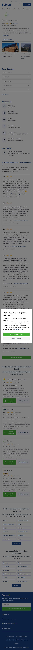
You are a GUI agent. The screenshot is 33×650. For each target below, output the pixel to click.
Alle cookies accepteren (16, 334)
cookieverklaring (18, 329)
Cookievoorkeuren (17, 339)
